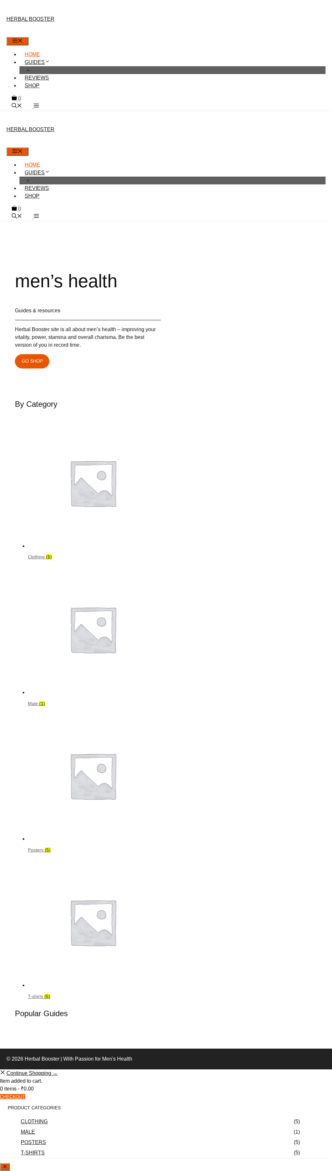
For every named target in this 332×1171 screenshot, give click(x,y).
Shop (32, 85)
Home (32, 54)
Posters (33, 1142)
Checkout (12, 1096)
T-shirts (33, 1152)
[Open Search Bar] (16, 106)
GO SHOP (32, 361)
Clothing (34, 1121)
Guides (35, 62)
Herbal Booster (30, 19)
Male (28, 1132)
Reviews (37, 78)
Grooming (52, 70)
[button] (35, 106)
